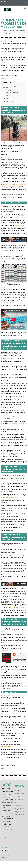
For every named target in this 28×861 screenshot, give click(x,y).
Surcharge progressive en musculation (18, 33)
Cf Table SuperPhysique (7, 639)
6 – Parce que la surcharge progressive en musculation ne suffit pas (12, 100)
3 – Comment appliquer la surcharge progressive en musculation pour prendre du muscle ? (13, 91)
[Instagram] (2, 2)
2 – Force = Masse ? (7, 89)
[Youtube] (5, 2)
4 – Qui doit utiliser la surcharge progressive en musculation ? (12, 94)
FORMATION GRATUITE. (7, 746)
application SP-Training (18, 410)
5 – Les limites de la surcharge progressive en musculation (12, 97)
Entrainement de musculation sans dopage (12, 30)
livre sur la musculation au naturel (17, 607)
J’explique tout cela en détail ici (13, 196)
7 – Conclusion (6, 103)
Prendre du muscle (17, 32)
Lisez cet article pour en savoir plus (10, 497)
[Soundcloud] (8, 850)
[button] (25, 2)
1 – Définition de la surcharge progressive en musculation (12, 86)
